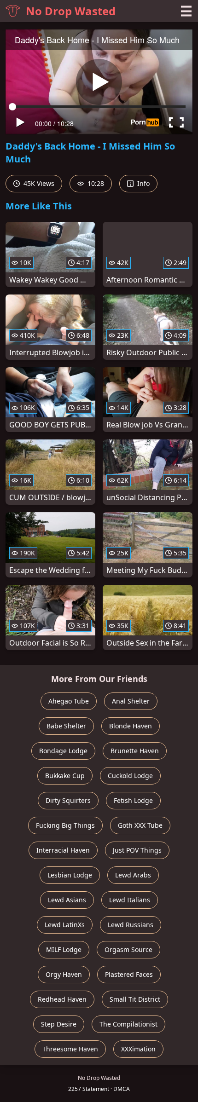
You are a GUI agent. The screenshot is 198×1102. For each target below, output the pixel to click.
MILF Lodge (64, 949)
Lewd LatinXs (65, 924)
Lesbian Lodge (69, 875)
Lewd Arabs (133, 875)
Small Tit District (135, 999)
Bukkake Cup (65, 775)
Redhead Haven (62, 999)
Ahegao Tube (68, 701)
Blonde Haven (130, 725)
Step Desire (58, 1024)
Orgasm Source (128, 949)
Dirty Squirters (68, 800)
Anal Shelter (131, 701)
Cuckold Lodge (130, 775)
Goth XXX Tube (140, 825)
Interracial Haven (63, 850)
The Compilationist (128, 1024)
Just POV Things (137, 850)
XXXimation (138, 1048)
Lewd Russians (130, 924)
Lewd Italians (129, 899)
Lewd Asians (67, 899)
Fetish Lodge (133, 800)
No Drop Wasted (71, 10)
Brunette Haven (135, 750)
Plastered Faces (129, 974)
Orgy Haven (64, 974)
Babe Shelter (66, 725)
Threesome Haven (70, 1048)
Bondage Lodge (63, 750)
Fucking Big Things (65, 825)
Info (142, 183)
